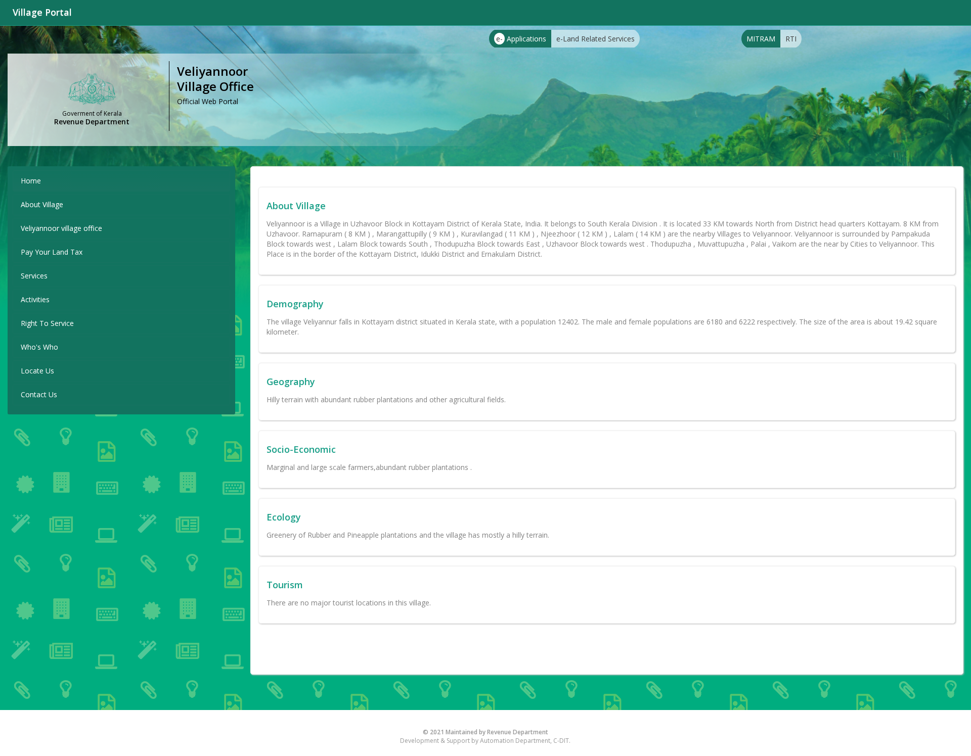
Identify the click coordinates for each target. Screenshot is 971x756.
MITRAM (760, 38)
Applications (521, 38)
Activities (35, 299)
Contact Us (39, 394)
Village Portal (42, 12)
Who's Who (39, 347)
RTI (791, 38)
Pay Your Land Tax (51, 252)
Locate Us (37, 370)
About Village (42, 204)
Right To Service (47, 323)
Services (34, 275)
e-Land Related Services (595, 38)
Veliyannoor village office (61, 228)
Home (31, 180)
